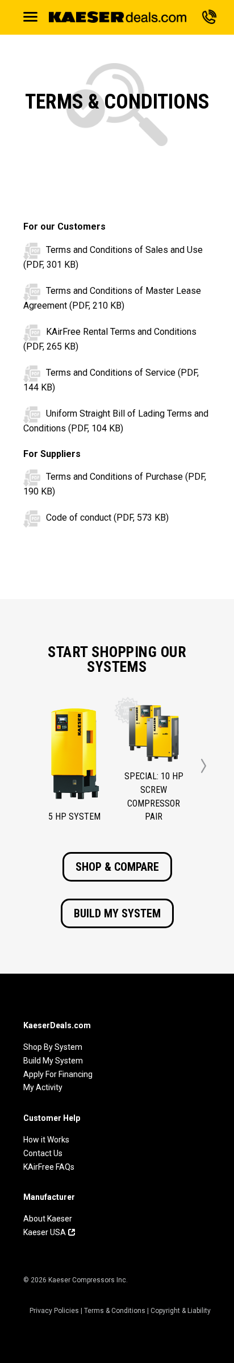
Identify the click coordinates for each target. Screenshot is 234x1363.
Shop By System (52, 1047)
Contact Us (42, 1153)
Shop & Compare (117, 867)
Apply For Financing (58, 1074)
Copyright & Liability (181, 1311)
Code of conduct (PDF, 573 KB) (107, 517)
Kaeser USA (44, 1232)
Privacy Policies (54, 1311)
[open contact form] (209, 15)
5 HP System (74, 816)
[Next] (204, 766)
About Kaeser (47, 1218)
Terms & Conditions (114, 1311)
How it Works (46, 1139)
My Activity (42, 1087)
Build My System (117, 913)
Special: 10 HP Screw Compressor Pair (153, 796)
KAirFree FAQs (48, 1166)
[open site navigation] (30, 17)
